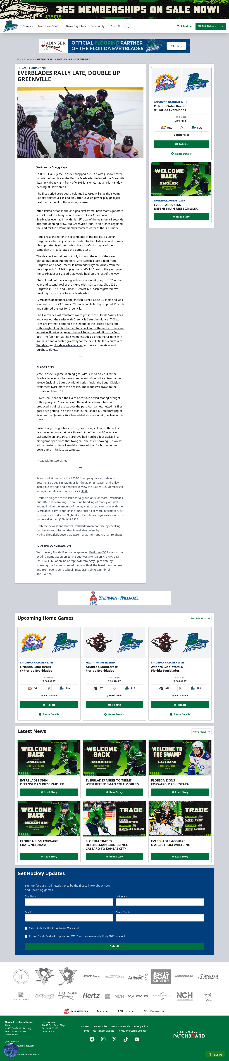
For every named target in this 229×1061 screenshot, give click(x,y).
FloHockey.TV (97, 552)
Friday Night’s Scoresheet (52, 460)
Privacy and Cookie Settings (132, 1030)
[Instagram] (103, 1039)
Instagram (81, 569)
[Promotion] (114, 9)
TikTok (106, 569)
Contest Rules (100, 1026)
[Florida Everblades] (10, 26)
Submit (114, 946)
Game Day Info (75, 26)
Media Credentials (120, 1026)
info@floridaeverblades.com (19, 1045)
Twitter (46, 574)
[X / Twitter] (114, 1039)
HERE (84, 491)
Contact (85, 1026)
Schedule (186, 26)
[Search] (127, 26)
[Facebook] (92, 1039)
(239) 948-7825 (12, 1041)
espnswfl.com (79, 561)
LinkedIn (95, 569)
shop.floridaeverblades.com (63, 534)
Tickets (27, 26)
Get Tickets (209, 26)
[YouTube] (137, 1039)
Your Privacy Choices (103, 1030)
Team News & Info (48, 26)
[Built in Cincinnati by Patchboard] (189, 1034)
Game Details (183, 153)
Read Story (183, 216)
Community (97, 26)
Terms (86, 1030)
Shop (114, 26)
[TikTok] (125, 1039)
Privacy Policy (141, 1026)
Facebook (68, 569)
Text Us (217, 1054)
